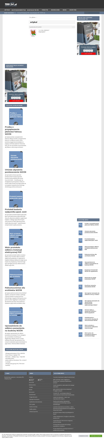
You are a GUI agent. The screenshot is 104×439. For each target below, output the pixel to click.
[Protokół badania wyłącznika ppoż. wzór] (80, 246)
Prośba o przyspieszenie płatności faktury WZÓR (92, 228)
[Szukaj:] (92, 16)
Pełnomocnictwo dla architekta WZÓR (91, 259)
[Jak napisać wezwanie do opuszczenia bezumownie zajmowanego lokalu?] (80, 307)
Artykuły (7, 13)
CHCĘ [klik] (61, 2)
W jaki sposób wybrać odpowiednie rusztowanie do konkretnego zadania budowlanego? (62, 406)
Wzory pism (73, 13)
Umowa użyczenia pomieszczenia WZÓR (91, 235)
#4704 (73, 31)
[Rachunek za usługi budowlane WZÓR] (80, 284)
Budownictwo (32, 398)
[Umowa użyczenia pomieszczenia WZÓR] (80, 238)
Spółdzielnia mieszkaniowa (35, 405)
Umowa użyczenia (33, 415)
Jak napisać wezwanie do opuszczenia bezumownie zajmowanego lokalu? (92, 307)
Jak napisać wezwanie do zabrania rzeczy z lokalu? (92, 297)
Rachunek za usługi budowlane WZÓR (90, 282)
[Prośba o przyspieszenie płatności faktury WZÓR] (80, 230)
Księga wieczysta (33, 401)
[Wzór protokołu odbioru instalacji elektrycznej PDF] (80, 253)
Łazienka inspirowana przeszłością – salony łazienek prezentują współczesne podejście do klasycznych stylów (64, 412)
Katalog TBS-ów (34, 14)
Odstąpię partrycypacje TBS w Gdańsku (15, 357)
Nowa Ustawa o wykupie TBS (12, 359)
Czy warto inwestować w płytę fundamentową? (64, 381)
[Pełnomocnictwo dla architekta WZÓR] (80, 261)
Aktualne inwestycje (19, 14)
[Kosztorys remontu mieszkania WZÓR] (80, 292)
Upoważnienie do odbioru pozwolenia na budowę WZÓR (14, 332)
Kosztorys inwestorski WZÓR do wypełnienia (91, 274)
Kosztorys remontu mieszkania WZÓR (90, 290)
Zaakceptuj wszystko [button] (96, 436)
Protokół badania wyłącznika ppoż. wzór (91, 243)
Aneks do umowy (33, 410)
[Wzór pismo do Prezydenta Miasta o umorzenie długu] (80, 340)
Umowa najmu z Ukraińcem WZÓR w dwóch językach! (90, 315)
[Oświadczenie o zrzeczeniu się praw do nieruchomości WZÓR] (80, 324)
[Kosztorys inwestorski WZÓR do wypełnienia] (80, 276)
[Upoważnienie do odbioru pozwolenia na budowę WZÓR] (80, 269)
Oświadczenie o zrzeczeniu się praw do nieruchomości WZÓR (91, 323)
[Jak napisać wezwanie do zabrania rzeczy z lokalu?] (80, 300)
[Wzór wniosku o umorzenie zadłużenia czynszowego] (80, 332)
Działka (31, 391)
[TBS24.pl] (52, 8)
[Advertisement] (16, 43)
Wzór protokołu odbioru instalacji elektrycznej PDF (13, 253)
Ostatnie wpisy (83, 223)
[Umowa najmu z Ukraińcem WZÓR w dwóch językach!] (80, 316)
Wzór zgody (32, 408)
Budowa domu (55, 13)
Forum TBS (45, 13)
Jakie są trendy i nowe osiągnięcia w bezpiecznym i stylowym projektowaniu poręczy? (62, 385)
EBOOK (64, 13)
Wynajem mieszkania (34, 403)
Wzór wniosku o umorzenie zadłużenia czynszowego (91, 330)
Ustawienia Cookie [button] (83, 436)
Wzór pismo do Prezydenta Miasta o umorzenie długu (91, 338)
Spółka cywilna (32, 413)
